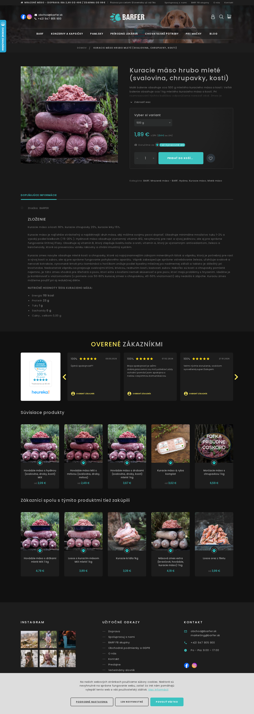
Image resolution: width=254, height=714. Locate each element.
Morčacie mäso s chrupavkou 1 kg (214, 472)
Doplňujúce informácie (39, 195)
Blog (214, 33)
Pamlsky (96, 33)
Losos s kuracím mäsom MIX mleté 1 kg (83, 560)
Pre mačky (194, 33)
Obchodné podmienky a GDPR (129, 648)
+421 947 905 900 (50, 18)
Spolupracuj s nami (176, 2)
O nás (216, 2)
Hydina (183, 180)
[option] (69, 115)
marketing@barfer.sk (205, 635)
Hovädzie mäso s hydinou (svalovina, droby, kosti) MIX (40, 474)
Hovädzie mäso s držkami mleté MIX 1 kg (40, 560)
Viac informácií (158, 689)
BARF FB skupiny (200, 2)
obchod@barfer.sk (51, 15)
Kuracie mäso (197, 180)
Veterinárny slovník (121, 670)
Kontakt (228, 2)
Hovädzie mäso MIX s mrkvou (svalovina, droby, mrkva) (83, 474)
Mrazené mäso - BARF (164, 180)
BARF (40, 33)
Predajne (114, 664)
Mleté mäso (215, 180)
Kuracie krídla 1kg (127, 558)
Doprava (114, 631)
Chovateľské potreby (161, 33)
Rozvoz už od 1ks (133, 2)
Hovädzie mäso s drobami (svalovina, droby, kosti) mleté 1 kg (127, 474)
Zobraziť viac (142, 102)
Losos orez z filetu (214, 558)
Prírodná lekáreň (124, 33)
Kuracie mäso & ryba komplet (170, 472)
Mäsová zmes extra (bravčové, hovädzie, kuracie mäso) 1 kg (170, 562)
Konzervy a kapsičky (67, 33)
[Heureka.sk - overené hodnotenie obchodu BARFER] (40, 373)
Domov (82, 47)
